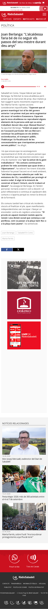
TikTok (24, 602)
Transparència (16, 584)
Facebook (18, 602)
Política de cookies (20, 587)
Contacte (5, 584)
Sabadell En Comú (25, 232)
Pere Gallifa (4, 79)
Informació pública (30, 584)
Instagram (6, 602)
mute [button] (45, 86)
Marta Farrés (7, 238)
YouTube (35, 602)
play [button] (2, 86)
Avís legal (42, 584)
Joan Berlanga (8, 232)
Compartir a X (18, 249)
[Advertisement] (24, 366)
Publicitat (7, 587)
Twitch (30, 602)
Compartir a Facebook (7, 249)
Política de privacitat (36, 587)
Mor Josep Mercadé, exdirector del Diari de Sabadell (22, 460)
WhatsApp (41, 602)
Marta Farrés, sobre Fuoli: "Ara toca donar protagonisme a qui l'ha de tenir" (22, 536)
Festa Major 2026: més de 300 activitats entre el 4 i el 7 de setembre (23, 498)
